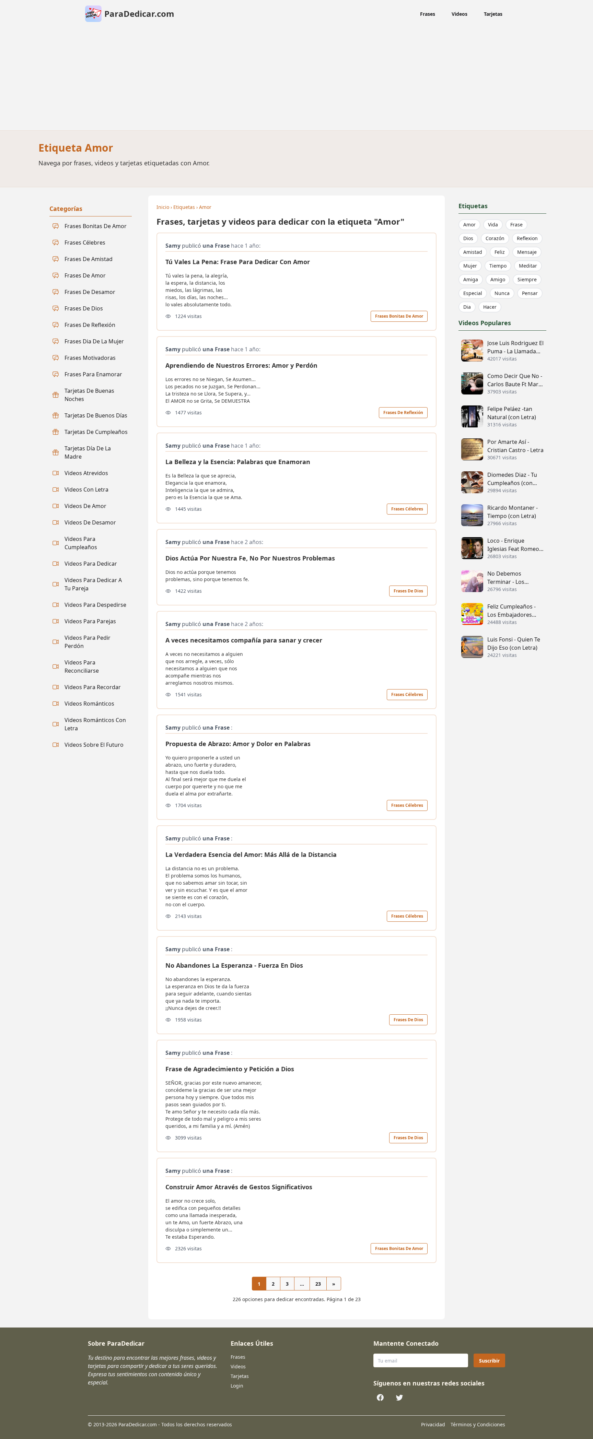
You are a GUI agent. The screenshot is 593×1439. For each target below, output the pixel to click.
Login (237, 1385)
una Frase (216, 245)
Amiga (470, 279)
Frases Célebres (407, 509)
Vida (493, 224)
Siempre (527, 279)
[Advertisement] (296, 79)
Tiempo (498, 265)
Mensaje (527, 252)
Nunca (502, 293)
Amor (205, 207)
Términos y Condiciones (478, 1424)
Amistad (472, 252)
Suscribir (489, 1360)
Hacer (490, 307)
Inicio (162, 207)
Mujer (470, 265)
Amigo (497, 279)
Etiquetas (184, 207)
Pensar (530, 293)
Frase (516, 224)
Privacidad (433, 1424)
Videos (459, 14)
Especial (472, 293)
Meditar (528, 265)
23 (318, 1284)
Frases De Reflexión (403, 412)
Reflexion (527, 238)
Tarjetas (493, 14)
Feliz (500, 252)
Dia (467, 307)
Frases (427, 14)
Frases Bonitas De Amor (399, 316)
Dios (468, 238)
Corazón (495, 238)
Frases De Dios (408, 591)
